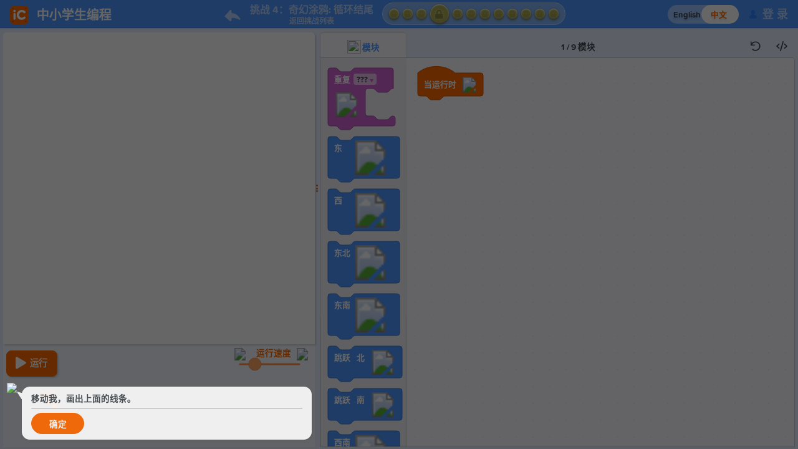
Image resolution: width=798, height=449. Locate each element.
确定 (58, 424)
